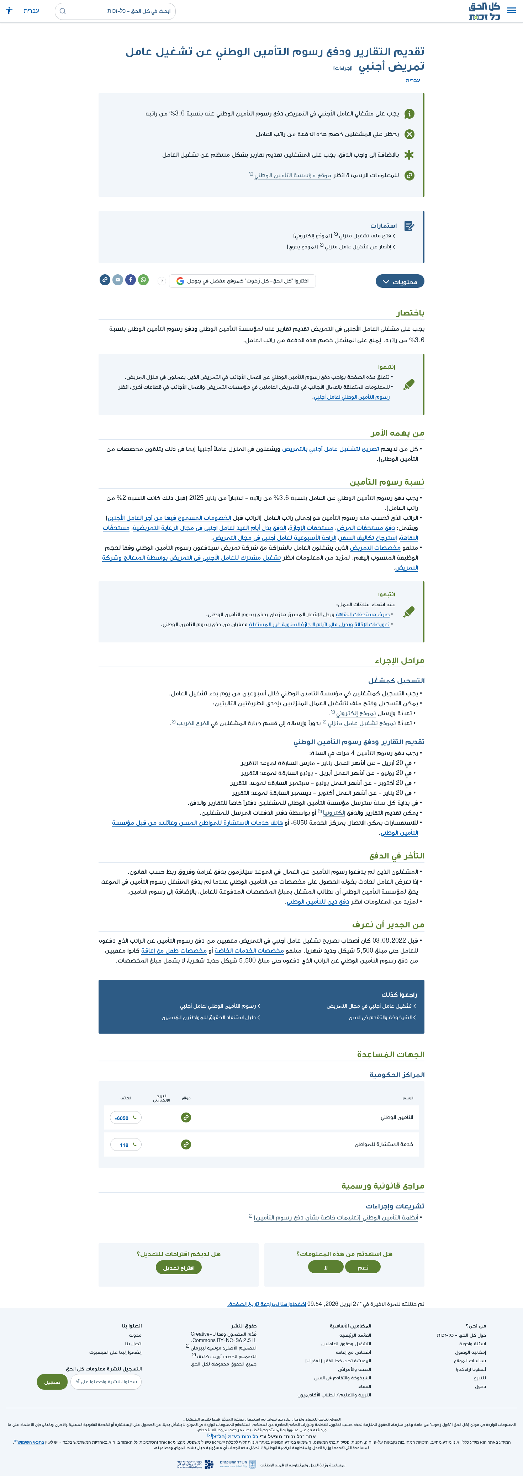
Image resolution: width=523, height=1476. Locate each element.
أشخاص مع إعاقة (353, 1352)
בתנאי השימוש (31, 1442)
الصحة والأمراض (354, 1369)
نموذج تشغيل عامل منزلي (362, 723)
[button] (511, 11)
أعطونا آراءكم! (471, 1369)
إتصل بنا (133, 1343)
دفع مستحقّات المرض (366, 527)
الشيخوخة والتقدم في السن (380, 1017)
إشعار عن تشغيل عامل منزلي (358, 247)
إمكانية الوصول (470, 1352)
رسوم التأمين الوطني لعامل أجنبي (352, 397)
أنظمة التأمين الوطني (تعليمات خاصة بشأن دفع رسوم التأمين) (336, 1217)
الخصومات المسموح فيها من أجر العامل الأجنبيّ (169, 518)
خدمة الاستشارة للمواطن (384, 1144)
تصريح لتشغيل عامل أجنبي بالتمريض (330, 449)
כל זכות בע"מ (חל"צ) (235, 1435)
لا (326, 1267)
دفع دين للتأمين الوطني (318, 901)
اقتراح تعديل (179, 1267)
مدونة (135, 1335)
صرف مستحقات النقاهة (363, 615)
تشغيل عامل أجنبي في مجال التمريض (369, 1006)
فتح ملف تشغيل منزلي (365, 236)
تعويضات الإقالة (372, 624)
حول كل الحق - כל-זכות (461, 1335)
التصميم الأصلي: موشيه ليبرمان (224, 1348)
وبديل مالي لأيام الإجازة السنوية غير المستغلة (301, 624)
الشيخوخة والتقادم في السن (342, 1377)
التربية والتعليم (355, 1394)
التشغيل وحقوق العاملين (346, 1343)
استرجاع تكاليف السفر (368, 537)
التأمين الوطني (397, 1117)
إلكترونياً (334, 812)
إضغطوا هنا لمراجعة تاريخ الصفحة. (266, 1304)
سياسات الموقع (470, 1360)
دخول (480, 1386)
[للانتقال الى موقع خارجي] (186, 1117)
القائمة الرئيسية (355, 1335)
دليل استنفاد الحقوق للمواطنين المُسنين (209, 1017)
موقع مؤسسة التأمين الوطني (292, 175)
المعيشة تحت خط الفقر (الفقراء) (338, 1360)
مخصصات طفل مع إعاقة (174, 950)
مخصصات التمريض (375, 547)
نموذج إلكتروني (356, 713)
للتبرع (480, 1377)
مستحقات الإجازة (311, 527)
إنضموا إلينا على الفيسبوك (115, 1352)
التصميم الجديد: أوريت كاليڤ (227, 1356)
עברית (31, 11)
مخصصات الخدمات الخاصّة (249, 950)
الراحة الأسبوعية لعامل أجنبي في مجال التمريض (274, 537)
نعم (363, 1267)
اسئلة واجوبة (472, 1343)
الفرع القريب (193, 723)
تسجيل (52, 1381)
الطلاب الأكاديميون (316, 1394)
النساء (364, 1386)
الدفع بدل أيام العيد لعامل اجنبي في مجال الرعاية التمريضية (209, 527)
